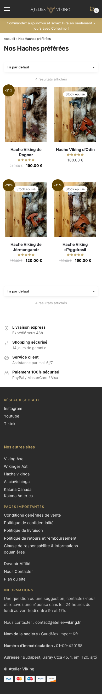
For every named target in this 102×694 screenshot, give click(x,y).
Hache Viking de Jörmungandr (26, 247)
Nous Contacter (18, 571)
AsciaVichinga (17, 481)
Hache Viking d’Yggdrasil (75, 247)
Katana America (18, 495)
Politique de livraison (23, 530)
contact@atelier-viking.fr (58, 622)
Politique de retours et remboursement (40, 538)
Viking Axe (14, 458)
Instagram (13, 408)
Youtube (11, 416)
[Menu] (12, 9)
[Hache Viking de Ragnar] (26, 114)
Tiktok (9, 423)
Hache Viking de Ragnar (26, 152)
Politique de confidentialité (29, 522)
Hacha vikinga (17, 473)
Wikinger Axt (15, 466)
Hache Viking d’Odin (75, 149)
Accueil (9, 39)
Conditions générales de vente (32, 515)
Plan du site (15, 579)
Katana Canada (17, 489)
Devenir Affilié (17, 563)
